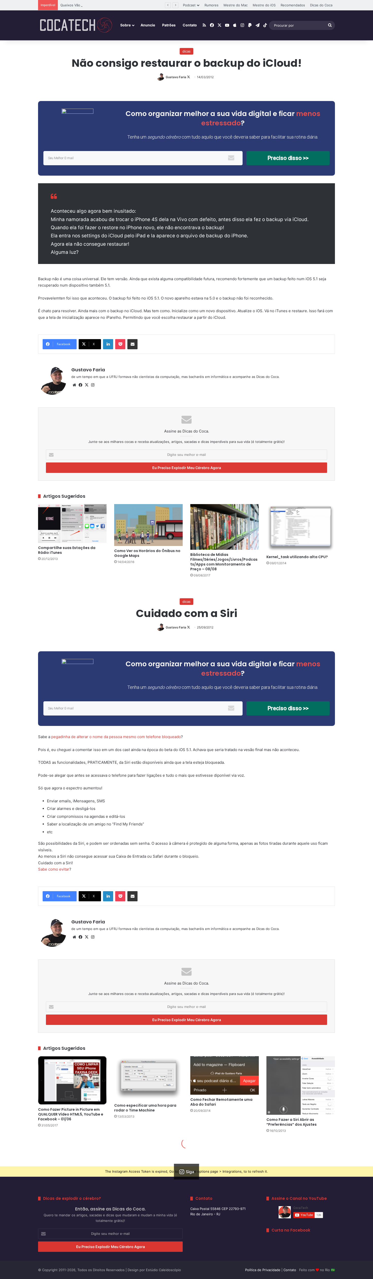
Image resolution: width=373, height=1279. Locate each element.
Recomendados (293, 5)
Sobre (125, 25)
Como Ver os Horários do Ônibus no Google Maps (147, 553)
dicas (186, 51)
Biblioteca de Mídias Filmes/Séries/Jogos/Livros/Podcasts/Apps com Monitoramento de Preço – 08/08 (224, 562)
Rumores (211, 5)
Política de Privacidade (262, 1270)
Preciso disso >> (288, 158)
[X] (86, 385)
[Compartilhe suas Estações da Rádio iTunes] (72, 523)
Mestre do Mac (236, 5)
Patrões (169, 25)
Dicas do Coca (321, 5)
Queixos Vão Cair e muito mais (84, 5)
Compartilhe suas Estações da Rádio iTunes (66, 550)
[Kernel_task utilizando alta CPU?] (300, 528)
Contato (190, 25)
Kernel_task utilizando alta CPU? (297, 556)
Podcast (189, 5)
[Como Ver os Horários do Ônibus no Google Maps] (148, 525)
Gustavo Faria (176, 77)
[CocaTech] (76, 25)
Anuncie (148, 25)
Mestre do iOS (264, 5)
